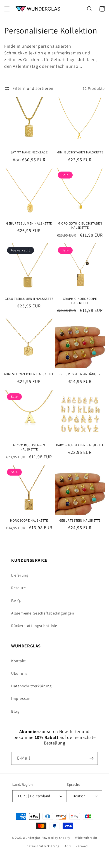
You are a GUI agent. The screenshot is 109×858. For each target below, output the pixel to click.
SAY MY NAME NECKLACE (29, 152)
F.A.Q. (16, 600)
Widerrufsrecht (86, 838)
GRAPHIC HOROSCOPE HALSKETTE (80, 301)
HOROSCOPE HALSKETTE (29, 520)
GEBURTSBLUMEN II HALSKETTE (29, 299)
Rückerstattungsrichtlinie (34, 625)
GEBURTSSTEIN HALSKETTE (80, 520)
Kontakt (18, 660)
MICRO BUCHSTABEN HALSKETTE (29, 447)
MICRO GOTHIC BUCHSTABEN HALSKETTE (80, 225)
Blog (15, 711)
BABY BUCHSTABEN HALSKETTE (80, 445)
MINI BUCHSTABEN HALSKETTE (79, 152)
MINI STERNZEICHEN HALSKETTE (29, 374)
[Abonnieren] (91, 758)
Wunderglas (32, 838)
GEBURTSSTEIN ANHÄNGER (80, 374)
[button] (7, 9)
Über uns (19, 673)
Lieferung (19, 575)
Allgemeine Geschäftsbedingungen (42, 613)
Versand (82, 846)
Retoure (18, 587)
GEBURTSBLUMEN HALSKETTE (29, 223)
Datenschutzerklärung (31, 685)
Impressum (21, 698)
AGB (67, 846)
